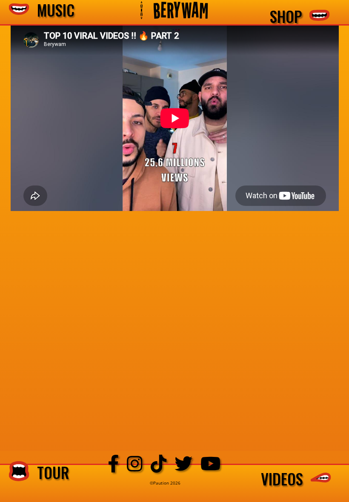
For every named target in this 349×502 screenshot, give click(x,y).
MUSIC (51, 10)
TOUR (49, 472)
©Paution (160, 483)
